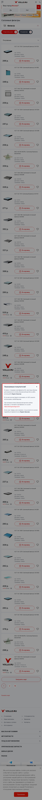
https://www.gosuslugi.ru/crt (12, 406)
